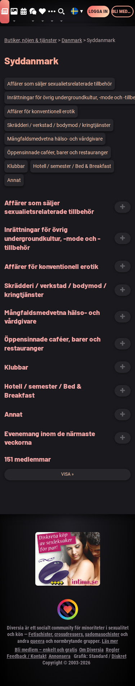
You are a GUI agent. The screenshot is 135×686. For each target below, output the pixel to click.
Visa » (67, 474)
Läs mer (110, 641)
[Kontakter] (42, 11)
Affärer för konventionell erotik (41, 111)
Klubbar (16, 166)
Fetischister (40, 634)
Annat (14, 180)
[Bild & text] (14, 11)
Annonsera (60, 656)
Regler (113, 650)
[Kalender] (23, 11)
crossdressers (68, 634)
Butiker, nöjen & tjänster (30, 40)
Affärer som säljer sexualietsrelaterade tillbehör (59, 84)
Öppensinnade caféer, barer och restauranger (57, 152)
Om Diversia (91, 650)
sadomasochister (102, 634)
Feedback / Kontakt (26, 656)
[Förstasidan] (4, 11)
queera (37, 641)
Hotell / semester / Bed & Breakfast (72, 166)
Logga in (98, 11)
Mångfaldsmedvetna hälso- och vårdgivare (55, 139)
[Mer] (52, 11)
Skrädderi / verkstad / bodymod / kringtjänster (59, 125)
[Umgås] (33, 11)
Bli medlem (123, 11)
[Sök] (61, 11)
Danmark (72, 40)
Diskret (119, 656)
